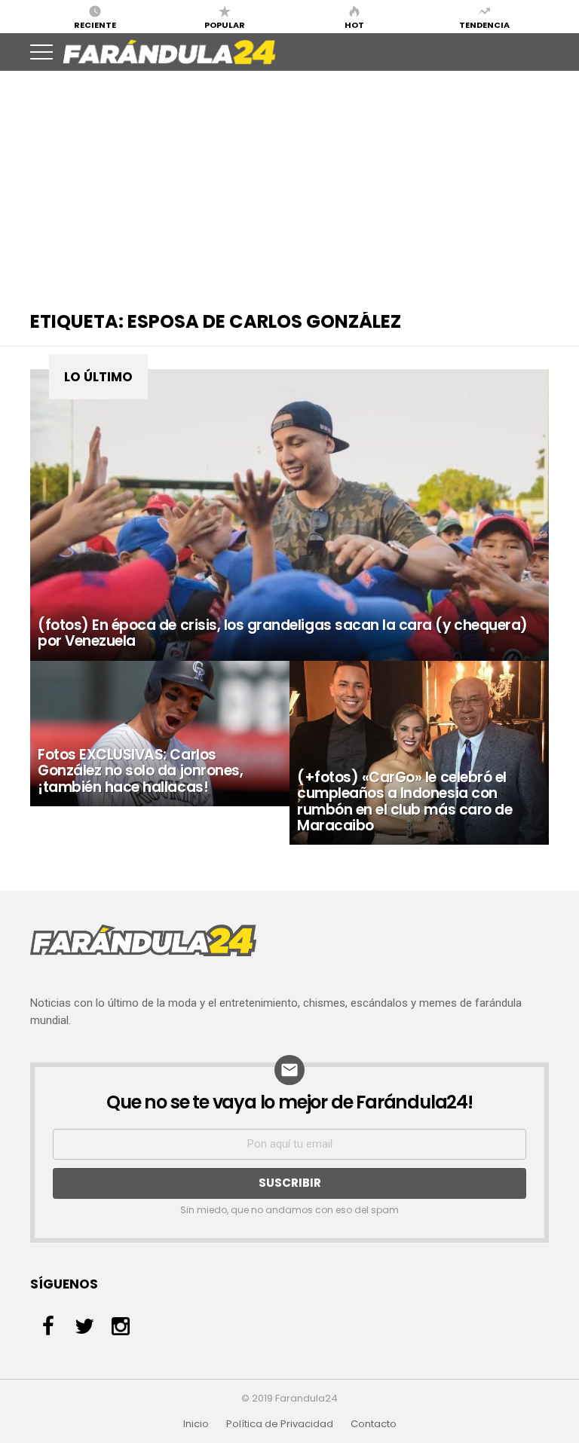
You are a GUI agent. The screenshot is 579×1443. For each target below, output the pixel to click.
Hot (354, 24)
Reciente (95, 24)
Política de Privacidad (279, 1424)
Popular (224, 24)
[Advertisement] (289, 183)
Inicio (196, 1424)
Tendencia (484, 24)
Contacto (374, 1424)
